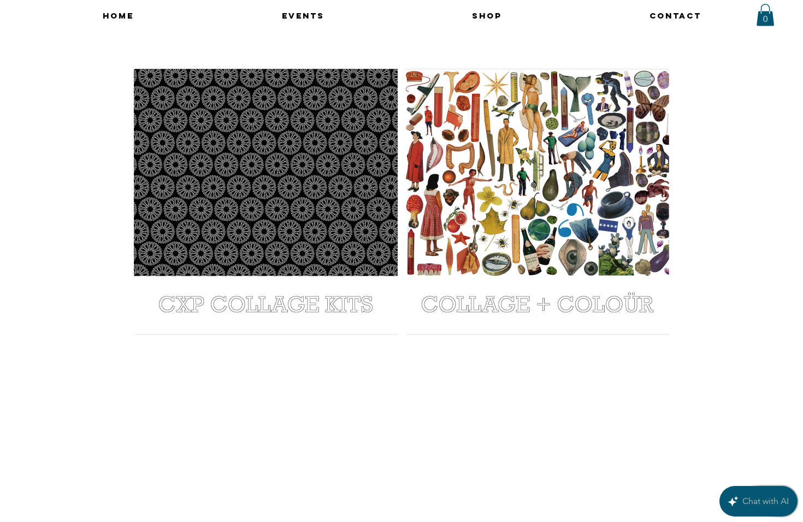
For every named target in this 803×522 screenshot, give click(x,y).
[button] (765, 15)
